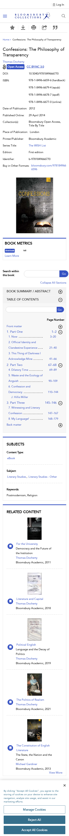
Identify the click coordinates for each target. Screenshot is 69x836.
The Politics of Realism (30, 699)
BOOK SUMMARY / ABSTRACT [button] (29, 291)
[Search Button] (63, 16)
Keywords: (13, 489)
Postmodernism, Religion (22, 495)
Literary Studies (16, 476)
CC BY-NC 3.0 (35, 66)
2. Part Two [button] (32, 365)
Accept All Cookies (34, 830)
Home (6, 39)
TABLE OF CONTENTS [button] (23, 299)
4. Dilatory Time (18, 369)
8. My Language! (18, 418)
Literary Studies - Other (43, 476)
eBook (11, 458)
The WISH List (37, 145)
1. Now (12, 336)
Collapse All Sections (53, 282)
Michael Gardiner (26, 764)
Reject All (34, 820)
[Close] (65, 785)
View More (55, 772)
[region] (34, 808)
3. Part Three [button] (31, 402)
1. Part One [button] (33, 331)
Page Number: (56, 319)
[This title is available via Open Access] (4, 67)
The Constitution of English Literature (33, 748)
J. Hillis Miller (19, 397)
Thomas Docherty (26, 557)
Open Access (16, 66)
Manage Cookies (34, 809)
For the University (27, 544)
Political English (26, 644)
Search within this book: (11, 273)
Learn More (12, 255)
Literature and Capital (29, 599)
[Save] (12, 27)
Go (64, 273)
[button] (23, 27)
